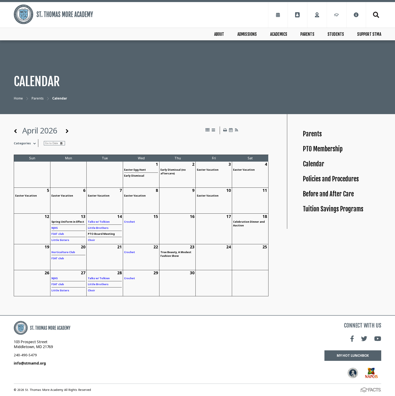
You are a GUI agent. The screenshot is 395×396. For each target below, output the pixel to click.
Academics (278, 34)
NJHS (54, 228)
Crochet (129, 221)
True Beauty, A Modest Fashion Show (175, 254)
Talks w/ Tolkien (99, 221)
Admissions (247, 34)
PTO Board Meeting (101, 234)
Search (373, 15)
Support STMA (369, 34)
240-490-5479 (25, 355)
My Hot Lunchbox (353, 355)
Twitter (364, 338)
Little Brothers (98, 228)
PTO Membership (323, 149)
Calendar (313, 164)
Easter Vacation (207, 169)
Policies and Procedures (331, 179)
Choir (91, 240)
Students (336, 34)
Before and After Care (328, 194)
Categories (22, 143)
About (219, 34)
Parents (307, 34)
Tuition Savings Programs (333, 209)
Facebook (352, 338)
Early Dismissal (134, 175)
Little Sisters (60, 240)
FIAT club (57, 234)
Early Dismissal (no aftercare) (173, 171)
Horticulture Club (63, 252)
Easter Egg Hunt (135, 169)
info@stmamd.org (30, 363)
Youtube (378, 338)
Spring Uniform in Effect (67, 221)
